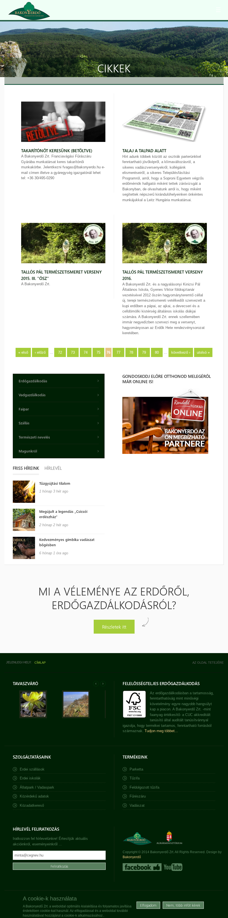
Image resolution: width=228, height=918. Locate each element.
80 (157, 352)
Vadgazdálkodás (32, 394)
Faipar (24, 409)
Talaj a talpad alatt (144, 150)
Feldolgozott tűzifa (144, 787)
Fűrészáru (138, 796)
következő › (180, 352)
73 (73, 352)
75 (98, 352)
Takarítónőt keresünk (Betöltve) (56, 150)
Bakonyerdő (132, 857)
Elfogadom (148, 905)
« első (23, 352)
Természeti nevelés (34, 437)
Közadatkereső (32, 805)
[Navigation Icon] (218, 9)
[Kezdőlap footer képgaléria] (33, 717)
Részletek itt (114, 626)
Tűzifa (135, 778)
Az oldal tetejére (208, 662)
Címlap (40, 662)
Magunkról (28, 451)
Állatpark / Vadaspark (37, 787)
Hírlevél (53, 468)
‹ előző (40, 352)
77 (118, 352)
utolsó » (203, 352)
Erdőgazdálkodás (33, 380)
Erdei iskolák (30, 778)
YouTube (172, 867)
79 (144, 352)
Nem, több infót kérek (183, 905)
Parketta (136, 769)
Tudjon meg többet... (161, 731)
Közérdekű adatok (34, 796)
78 (131, 352)
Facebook (142, 867)
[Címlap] (29, 11)
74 (86, 352)
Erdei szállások (32, 769)
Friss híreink (26, 468)
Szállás (24, 422)
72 (60, 352)
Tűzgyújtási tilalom (54, 483)
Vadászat (137, 805)
